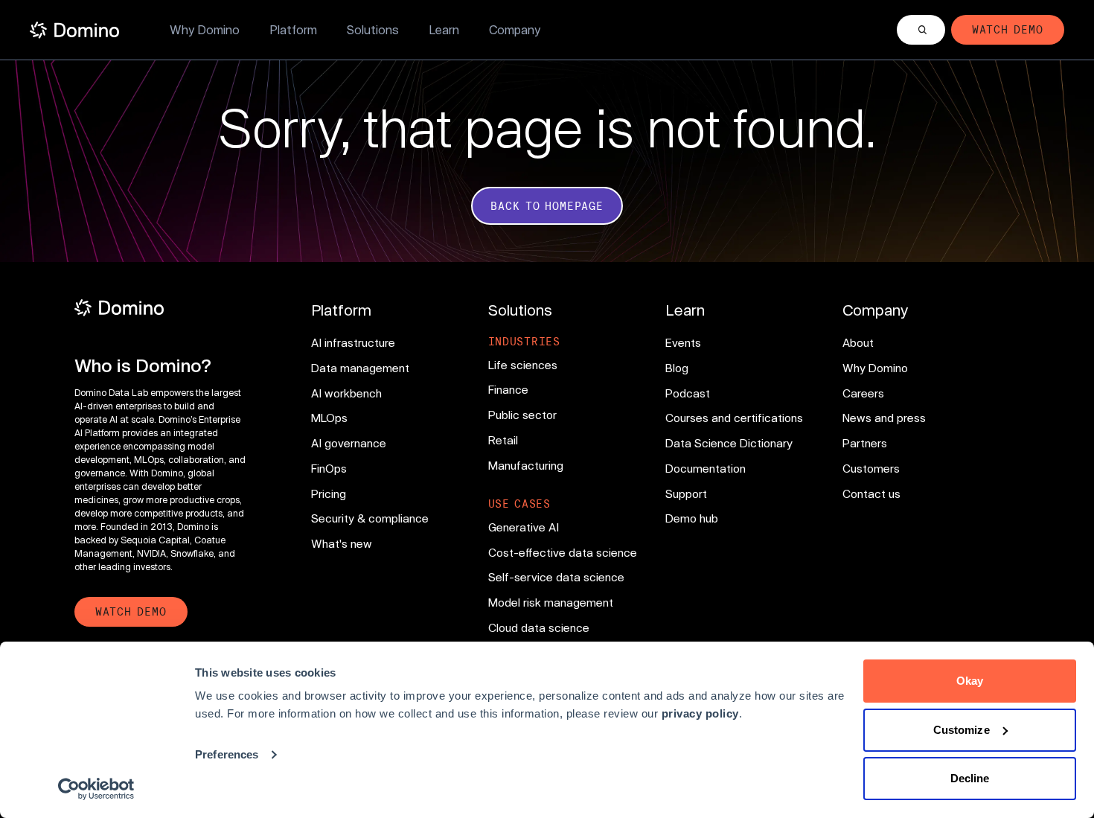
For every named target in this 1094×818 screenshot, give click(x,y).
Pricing (328, 493)
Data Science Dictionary (729, 443)
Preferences (226, 754)
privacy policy (700, 713)
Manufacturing (525, 465)
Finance (508, 389)
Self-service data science (556, 577)
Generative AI (523, 527)
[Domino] (161, 307)
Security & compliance (370, 518)
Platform (293, 29)
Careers (863, 393)
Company (514, 29)
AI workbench (346, 393)
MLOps (329, 417)
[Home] (74, 30)
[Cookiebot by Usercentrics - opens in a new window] (96, 789)
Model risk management (550, 602)
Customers (871, 468)
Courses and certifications (734, 417)
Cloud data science (538, 627)
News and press (884, 417)
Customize (961, 729)
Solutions (373, 29)
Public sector (522, 414)
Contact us (871, 493)
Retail (503, 440)
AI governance (348, 443)
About (858, 342)
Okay (969, 680)
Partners (864, 443)
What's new (341, 543)
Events (683, 342)
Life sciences (522, 364)
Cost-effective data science (562, 552)
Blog (676, 367)
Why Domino (205, 29)
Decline (970, 778)
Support (686, 493)
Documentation (705, 468)
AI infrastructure (353, 342)
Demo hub (691, 518)
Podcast (687, 393)
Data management (360, 367)
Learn (444, 29)
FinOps (329, 468)
